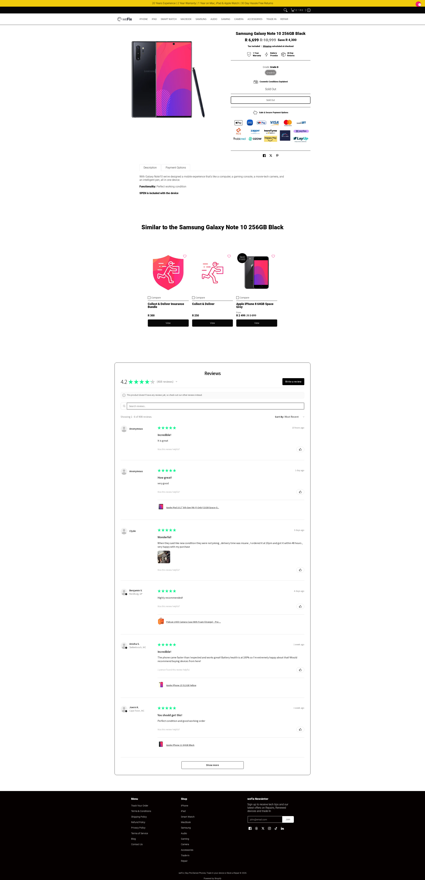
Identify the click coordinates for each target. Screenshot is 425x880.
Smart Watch (188, 816)
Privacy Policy (138, 827)
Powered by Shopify (212, 878)
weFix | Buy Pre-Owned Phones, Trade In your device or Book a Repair (209, 873)
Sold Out (270, 100)
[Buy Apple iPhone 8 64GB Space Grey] (256, 272)
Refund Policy (138, 822)
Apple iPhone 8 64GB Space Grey (254, 305)
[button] (264, 155)
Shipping (267, 46)
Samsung (186, 827)
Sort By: (279, 417)
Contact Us (137, 844)
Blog (133, 839)
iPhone (184, 805)
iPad (183, 811)
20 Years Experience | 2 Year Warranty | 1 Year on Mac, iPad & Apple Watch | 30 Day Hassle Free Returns (212, 3)
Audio (184, 833)
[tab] (150, 167)
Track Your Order (139, 805)
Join (288, 819)
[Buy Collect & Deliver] (212, 272)
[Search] (285, 10)
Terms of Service (139, 833)
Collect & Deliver (203, 304)
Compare (156, 297)
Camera (185, 844)
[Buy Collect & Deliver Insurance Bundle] (168, 272)
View (168, 323)
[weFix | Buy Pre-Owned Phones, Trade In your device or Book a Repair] (124, 19)
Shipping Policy (139, 816)
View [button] (256, 323)
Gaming (185, 839)
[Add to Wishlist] (185, 256)
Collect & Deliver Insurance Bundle (166, 305)
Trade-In (185, 855)
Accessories (187, 850)
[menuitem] (296, 10)
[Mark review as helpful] (300, 449)
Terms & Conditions (141, 811)
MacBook (186, 822)
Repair (184, 861)
